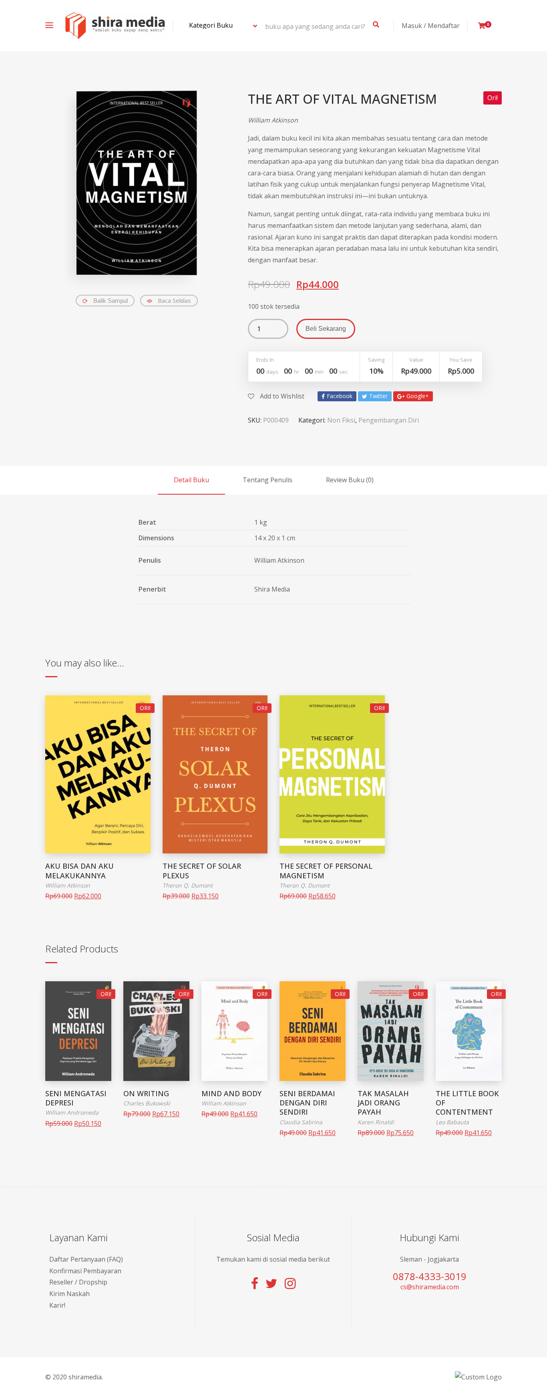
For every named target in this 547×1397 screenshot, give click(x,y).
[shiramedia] (115, 25)
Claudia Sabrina (301, 1122)
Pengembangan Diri (388, 420)
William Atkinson (273, 120)
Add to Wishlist (281, 396)
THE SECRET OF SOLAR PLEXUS (202, 870)
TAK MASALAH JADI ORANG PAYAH (383, 1103)
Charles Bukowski (146, 1103)
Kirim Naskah (69, 1293)
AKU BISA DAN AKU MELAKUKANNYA (79, 870)
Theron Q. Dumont (188, 885)
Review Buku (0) (350, 479)
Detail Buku (191, 479)
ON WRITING (146, 1093)
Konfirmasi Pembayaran (85, 1270)
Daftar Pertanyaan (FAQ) (86, 1259)
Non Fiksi (341, 420)
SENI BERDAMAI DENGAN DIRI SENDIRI (307, 1103)
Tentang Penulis (267, 479)
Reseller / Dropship (78, 1282)
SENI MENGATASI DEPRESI (76, 1098)
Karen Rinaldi (376, 1122)
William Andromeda (72, 1112)
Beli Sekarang (326, 328)
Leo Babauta (452, 1122)
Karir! (57, 1305)
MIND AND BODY (231, 1093)
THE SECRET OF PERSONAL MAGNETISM (326, 870)
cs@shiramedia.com (429, 1286)
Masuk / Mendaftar (431, 25)
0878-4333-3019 (430, 1276)
